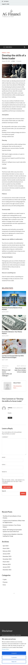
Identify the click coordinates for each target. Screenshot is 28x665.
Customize (14, 657)
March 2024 (6, 548)
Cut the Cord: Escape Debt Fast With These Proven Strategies (13, 356)
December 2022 (7, 569)
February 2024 (7, 551)
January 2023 (6, 567)
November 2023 (7, 559)
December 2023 (7, 556)
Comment (5, 437)
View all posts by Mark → (17, 387)
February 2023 (7, 564)
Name (4, 457)
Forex (8, 52)
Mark (13, 61)
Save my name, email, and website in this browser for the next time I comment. (13, 481)
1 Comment (18, 61)
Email (4, 464)
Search (4, 491)
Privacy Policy (5, 649)
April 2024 (5, 545)
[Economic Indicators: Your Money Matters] (14, 330)
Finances (4, 52)
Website (4, 471)
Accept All (14, 653)
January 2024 (6, 553)
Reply (10, 417)
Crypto (5, 579)
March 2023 (6, 561)
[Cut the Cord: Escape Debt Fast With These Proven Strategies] (14, 354)
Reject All (14, 661)
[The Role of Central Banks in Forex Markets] (14, 306)
